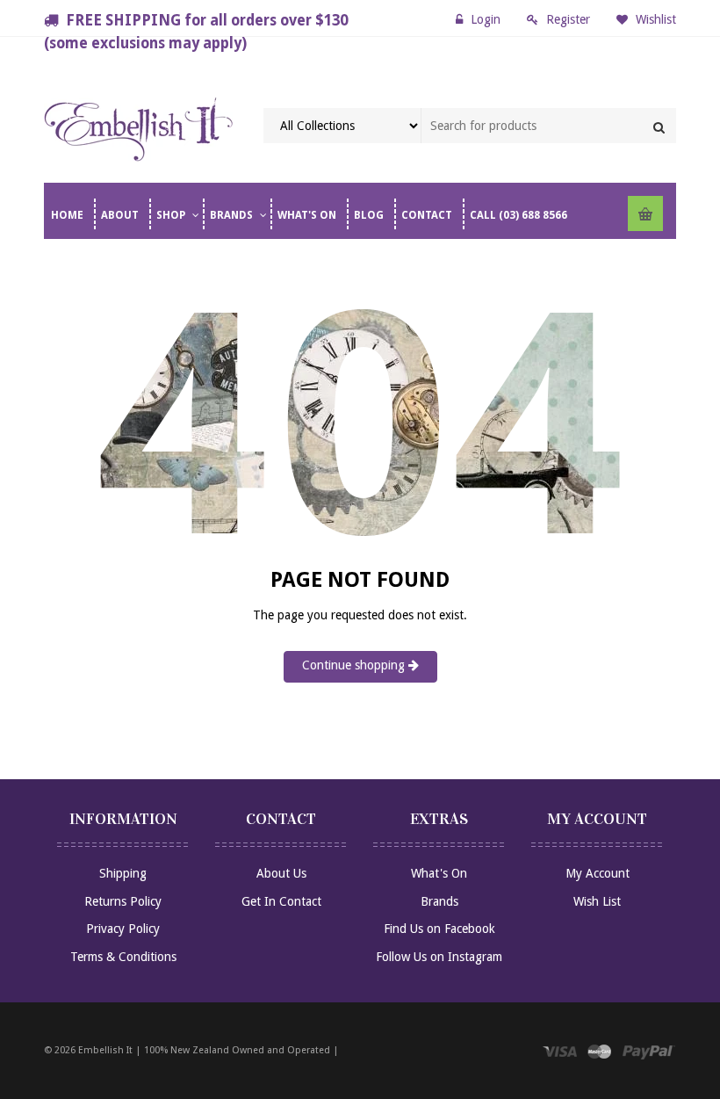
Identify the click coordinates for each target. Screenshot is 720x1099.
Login (485, 19)
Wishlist (654, 19)
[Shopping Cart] (645, 213)
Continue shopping (355, 665)
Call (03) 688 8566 (518, 215)
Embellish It (105, 1050)
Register (568, 19)
